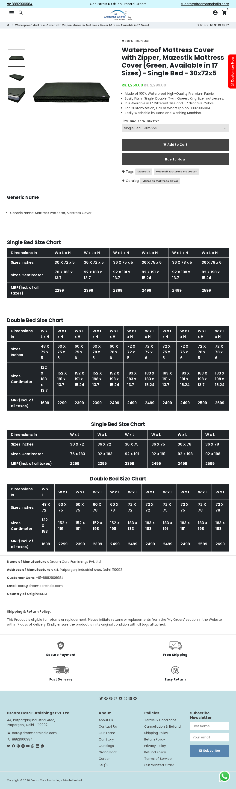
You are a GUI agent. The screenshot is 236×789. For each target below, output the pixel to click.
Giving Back (108, 752)
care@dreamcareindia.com (40, 585)
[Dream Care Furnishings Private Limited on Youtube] (120, 698)
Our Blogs (106, 745)
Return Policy (154, 739)
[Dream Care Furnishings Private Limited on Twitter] (101, 698)
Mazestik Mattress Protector (176, 171)
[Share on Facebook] (211, 25)
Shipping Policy (156, 733)
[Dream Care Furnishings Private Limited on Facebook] (106, 698)
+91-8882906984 (50, 577)
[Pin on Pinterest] (219, 25)
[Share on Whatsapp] (223, 25)
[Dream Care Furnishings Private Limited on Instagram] (115, 698)
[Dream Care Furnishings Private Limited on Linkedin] (130, 698)
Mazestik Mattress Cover (160, 181)
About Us (106, 720)
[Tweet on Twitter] (215, 25)
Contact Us (108, 726)
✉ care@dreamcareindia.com (205, 4)
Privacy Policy (155, 745)
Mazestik (143, 171)
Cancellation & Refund (162, 726)
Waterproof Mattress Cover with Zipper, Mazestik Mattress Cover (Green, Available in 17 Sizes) (82, 25)
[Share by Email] (228, 25)
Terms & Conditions (160, 720)
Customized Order (159, 765)
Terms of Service (158, 758)
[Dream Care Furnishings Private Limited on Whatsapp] (125, 698)
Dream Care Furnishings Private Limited (56, 780)
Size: (140, 121)
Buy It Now (175, 159)
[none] (16, 58)
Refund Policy (155, 752)
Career (104, 758)
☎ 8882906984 (19, 4)
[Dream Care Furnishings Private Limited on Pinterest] (110, 698)
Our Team (107, 733)
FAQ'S (103, 765)
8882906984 (20, 739)
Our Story (106, 739)
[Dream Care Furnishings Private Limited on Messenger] (135, 698)
